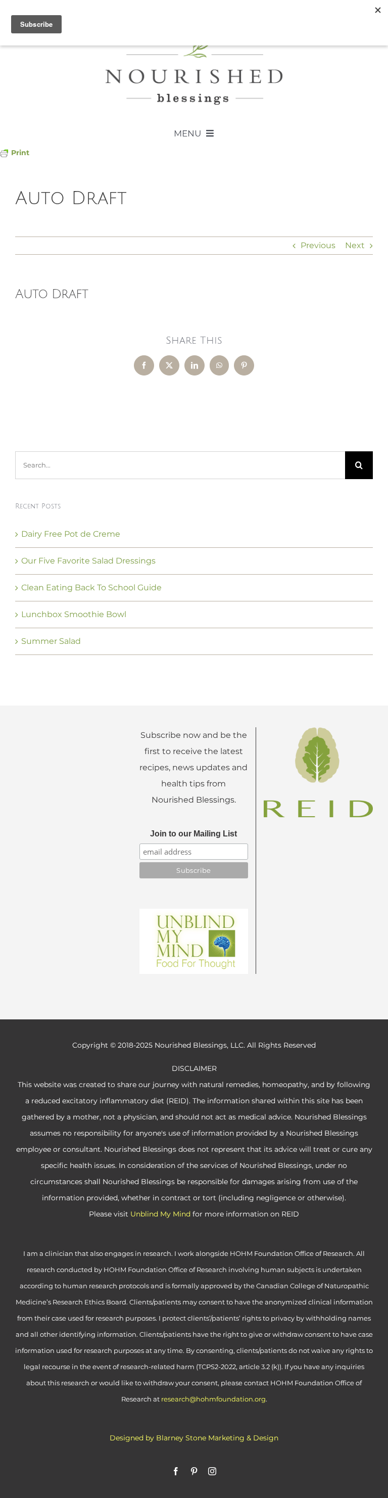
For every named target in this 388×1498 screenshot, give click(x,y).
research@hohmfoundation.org (213, 1399)
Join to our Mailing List (193, 833)
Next (355, 245)
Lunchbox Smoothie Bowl (73, 614)
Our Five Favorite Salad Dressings (88, 561)
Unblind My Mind (160, 1214)
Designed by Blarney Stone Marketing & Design (194, 1437)
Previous (318, 245)
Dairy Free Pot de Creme (70, 534)
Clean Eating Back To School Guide (91, 587)
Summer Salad (51, 641)
